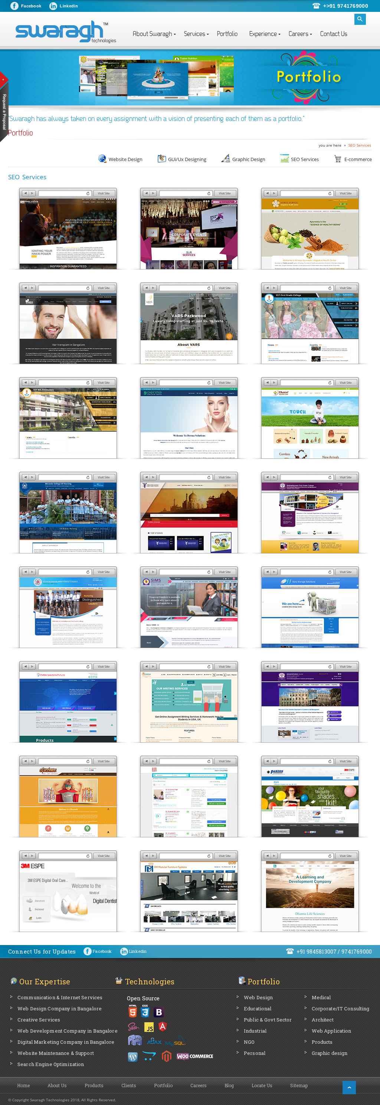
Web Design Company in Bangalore (59, 1008)
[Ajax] (154, 1040)
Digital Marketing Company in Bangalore (65, 1042)
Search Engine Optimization (50, 1064)
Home (23, 1085)
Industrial (255, 1030)
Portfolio (227, 33)
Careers (198, 1085)
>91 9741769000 (347, 6)
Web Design (258, 997)
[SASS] (134, 1025)
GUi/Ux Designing (187, 159)
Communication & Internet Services (59, 997)
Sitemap (299, 1085)
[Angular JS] (162, 1025)
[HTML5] (132, 1011)
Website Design (125, 159)
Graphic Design (248, 159)
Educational (257, 1008)
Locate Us (262, 1085)
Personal (254, 1053)
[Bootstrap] (159, 1011)
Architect (323, 1019)
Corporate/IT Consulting (341, 1008)
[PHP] (135, 1041)
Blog (229, 1085)
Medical (321, 997)
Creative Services (38, 1019)
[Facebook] (97, 946)
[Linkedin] (133, 946)
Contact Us (333, 33)
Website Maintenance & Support (55, 1053)
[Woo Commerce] (194, 1056)
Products (322, 1042)
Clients (128, 1085)
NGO (249, 1042)
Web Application (331, 1030)
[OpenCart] (149, 1056)
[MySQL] (176, 1040)
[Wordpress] (133, 1056)
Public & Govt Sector (268, 1019)
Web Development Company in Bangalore (67, 1030)
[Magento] (166, 1056)
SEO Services (359, 145)
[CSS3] (145, 1011)
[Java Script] (149, 1025)
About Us (57, 1085)
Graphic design (330, 1053)
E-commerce (358, 159)
